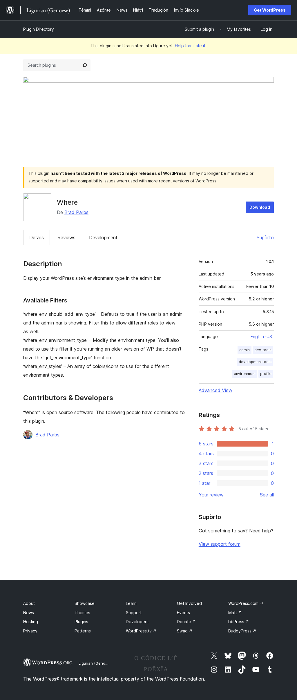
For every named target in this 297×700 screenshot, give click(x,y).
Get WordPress (270, 10)
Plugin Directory (38, 29)
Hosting (30, 621)
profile (265, 373)
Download (259, 207)
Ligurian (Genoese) (96, 663)
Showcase (85, 603)
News (28, 612)
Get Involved (189, 603)
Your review (211, 495)
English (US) (262, 336)
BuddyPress (242, 630)
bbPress (238, 621)
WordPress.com (245, 603)
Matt (235, 612)
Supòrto (265, 237)
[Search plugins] (84, 65)
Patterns (83, 630)
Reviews (66, 237)
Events (183, 612)
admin (244, 350)
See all (267, 495)
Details (36, 237)
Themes (82, 612)
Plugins (81, 621)
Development (103, 237)
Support (134, 612)
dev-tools (262, 350)
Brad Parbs (76, 212)
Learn (131, 603)
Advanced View (215, 390)
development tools (255, 362)
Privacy (30, 630)
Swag (185, 630)
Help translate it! (191, 45)
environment (245, 373)
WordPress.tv (141, 630)
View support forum (219, 544)
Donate (186, 621)
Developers (137, 621)
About (29, 603)
